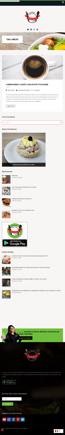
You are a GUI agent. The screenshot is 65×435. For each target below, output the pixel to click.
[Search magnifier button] (61, 122)
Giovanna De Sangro (24, 90)
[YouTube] (4, 419)
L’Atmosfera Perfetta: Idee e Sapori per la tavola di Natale (31, 267)
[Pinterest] (18, 419)
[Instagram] (9, 419)
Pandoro (15, 175)
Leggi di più (10, 106)
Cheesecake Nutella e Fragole (21, 198)
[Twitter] (23, 419)
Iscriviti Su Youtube (25, 338)
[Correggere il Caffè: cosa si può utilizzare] (32, 67)
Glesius (25, 428)
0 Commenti (36, 90)
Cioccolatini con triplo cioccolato (24, 187)
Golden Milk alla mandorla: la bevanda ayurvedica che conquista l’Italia (36, 290)
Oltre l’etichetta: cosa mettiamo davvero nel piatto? (30, 256)
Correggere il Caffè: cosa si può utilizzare (27, 84)
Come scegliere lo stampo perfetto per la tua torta (29, 279)
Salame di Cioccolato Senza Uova (23, 210)
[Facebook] (13, 419)
